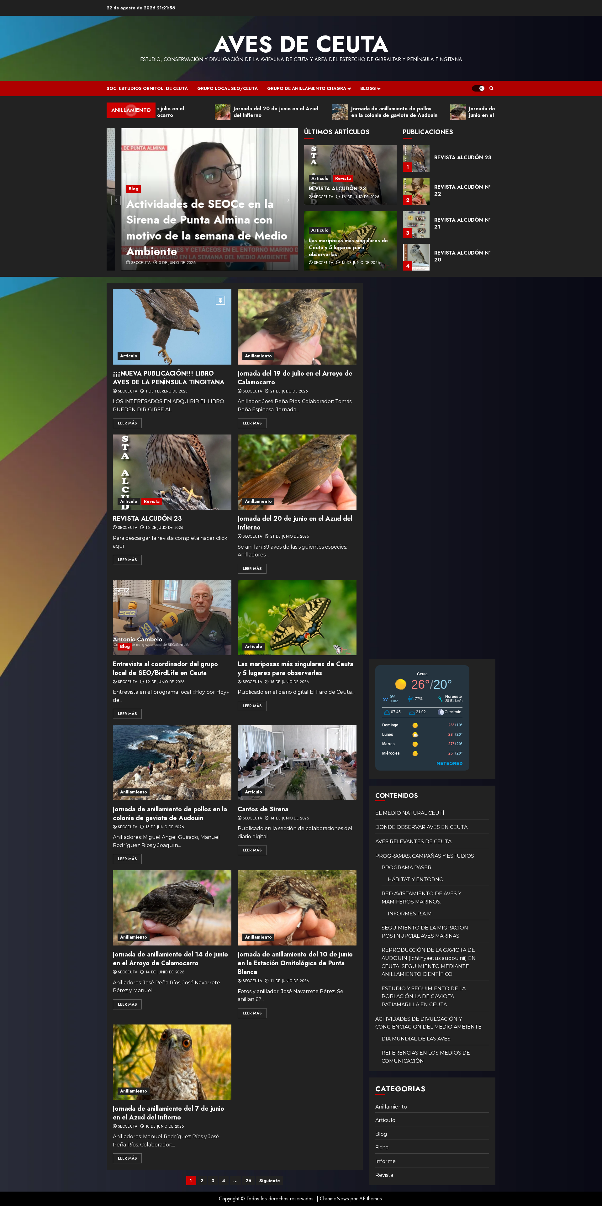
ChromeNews (334, 1198)
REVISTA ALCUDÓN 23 (337, 188)
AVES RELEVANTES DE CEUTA (413, 842)
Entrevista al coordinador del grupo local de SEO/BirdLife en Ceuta (165, 668)
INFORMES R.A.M (410, 914)
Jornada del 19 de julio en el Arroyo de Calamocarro (295, 378)
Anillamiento (258, 356)
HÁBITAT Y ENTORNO (416, 879)
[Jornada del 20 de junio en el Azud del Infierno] (297, 472)
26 (248, 1180)
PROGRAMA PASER (406, 868)
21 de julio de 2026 (289, 391)
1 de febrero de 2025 (166, 391)
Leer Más (127, 423)
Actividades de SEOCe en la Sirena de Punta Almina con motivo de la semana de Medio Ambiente (191, 227)
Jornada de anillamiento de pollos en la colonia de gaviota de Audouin (170, 814)
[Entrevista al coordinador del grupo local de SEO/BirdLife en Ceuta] (172, 617)
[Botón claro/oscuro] (478, 88)
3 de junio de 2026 (162, 263)
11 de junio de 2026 (289, 981)
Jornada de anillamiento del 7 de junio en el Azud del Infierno (168, 1113)
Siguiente (269, 1180)
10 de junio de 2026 (164, 1126)
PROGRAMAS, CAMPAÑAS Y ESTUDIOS (424, 856)
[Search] (491, 88)
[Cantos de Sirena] (297, 762)
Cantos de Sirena (263, 809)
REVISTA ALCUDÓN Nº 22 (462, 157)
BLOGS (368, 88)
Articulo (320, 178)
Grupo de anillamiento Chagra (306, 88)
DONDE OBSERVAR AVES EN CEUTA (421, 827)
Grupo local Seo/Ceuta (227, 88)
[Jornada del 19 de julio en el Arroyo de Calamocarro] (297, 327)
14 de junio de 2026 (289, 818)
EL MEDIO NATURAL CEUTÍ (409, 813)
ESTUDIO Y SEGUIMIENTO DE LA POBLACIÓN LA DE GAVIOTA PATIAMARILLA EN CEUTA (424, 997)
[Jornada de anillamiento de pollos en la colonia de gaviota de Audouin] (172, 762)
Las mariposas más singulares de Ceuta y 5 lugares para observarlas (348, 247)
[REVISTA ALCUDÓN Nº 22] (416, 158)
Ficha (381, 1148)
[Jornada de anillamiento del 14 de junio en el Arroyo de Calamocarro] (172, 907)
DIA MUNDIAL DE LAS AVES (416, 1039)
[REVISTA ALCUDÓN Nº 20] (416, 224)
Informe (385, 1161)
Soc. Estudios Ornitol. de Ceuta (147, 88)
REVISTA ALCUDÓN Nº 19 (462, 256)
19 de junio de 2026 (165, 682)
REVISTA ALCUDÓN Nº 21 (462, 190)
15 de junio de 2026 (360, 263)
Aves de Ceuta (301, 44)
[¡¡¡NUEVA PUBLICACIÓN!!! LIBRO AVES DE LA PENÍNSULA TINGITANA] (172, 327)
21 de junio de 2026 (289, 536)
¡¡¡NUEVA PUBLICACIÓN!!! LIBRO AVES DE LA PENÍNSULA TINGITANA (168, 378)
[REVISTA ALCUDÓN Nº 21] (416, 191)
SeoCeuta (126, 263)
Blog (119, 189)
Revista (343, 178)
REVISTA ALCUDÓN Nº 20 (462, 223)
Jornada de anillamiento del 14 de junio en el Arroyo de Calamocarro (170, 959)
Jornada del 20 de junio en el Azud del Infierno (295, 523)
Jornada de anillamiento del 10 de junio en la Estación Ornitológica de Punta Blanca (295, 963)
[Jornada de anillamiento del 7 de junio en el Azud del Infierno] (172, 1062)
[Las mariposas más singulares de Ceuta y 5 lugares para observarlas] (297, 617)
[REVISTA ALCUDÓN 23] (172, 472)
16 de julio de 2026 (360, 197)
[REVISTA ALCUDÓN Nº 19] (416, 257)
